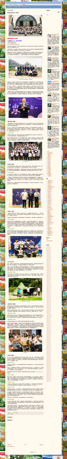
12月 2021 (48, 315)
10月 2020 (48, 332)
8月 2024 (48, 275)
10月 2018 (48, 360)
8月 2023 (48, 290)
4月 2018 (48, 367)
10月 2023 (48, 287)
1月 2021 (48, 328)
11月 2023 (48, 286)
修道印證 (49, 196)
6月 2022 (48, 307)
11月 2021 (48, 316)
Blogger (35, 452)
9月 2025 (48, 260)
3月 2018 (48, 368)
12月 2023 (48, 285)
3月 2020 (48, 341)
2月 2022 (48, 312)
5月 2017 (48, 381)
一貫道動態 (49, 175)
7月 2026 (48, 247)
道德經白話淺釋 (50, 153)
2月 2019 (48, 356)
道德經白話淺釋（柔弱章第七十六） (55, 127)
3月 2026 (48, 252)
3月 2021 (48, 326)
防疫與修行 (49, 191)
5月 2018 (48, 366)
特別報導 (49, 159)
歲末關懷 (49, 220)
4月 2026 (48, 251)
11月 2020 (48, 331)
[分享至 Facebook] (16, 412)
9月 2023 (48, 289)
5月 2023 (48, 294)
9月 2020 (48, 333)
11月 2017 (48, 373)
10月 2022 (48, 302)
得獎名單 (49, 212)
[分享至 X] (15, 412)
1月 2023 (48, 299)
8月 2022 (48, 305)
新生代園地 (49, 169)
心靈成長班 (49, 182)
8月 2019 (48, 348)
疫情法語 (49, 195)
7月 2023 (48, 291)
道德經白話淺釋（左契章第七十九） (55, 104)
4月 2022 (48, 310)
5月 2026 (48, 250)
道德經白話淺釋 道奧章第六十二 (55, 115)
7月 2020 (48, 336)
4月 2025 (48, 266)
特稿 (48, 205)
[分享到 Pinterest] (17, 412)
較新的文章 (9, 444)
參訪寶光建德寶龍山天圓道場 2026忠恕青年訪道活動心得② (55, 139)
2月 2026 (48, 254)
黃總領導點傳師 (50, 216)
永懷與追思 (49, 156)
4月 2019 (48, 353)
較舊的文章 (41, 444)
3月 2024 (48, 281)
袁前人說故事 (50, 152)
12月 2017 (48, 372)
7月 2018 (48, 363)
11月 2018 (48, 358)
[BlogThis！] (14, 412)
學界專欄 (49, 168)
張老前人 (49, 211)
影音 (48, 225)
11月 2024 (48, 271)
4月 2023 (48, 295)
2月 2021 (48, 327)
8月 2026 (48, 246)
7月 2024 (48, 276)
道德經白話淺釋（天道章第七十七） (55, 70)
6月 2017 (48, 379)
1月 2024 (48, 284)
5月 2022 (48, 308)
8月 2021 (48, 320)
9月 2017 (48, 376)
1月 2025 (48, 269)
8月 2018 (48, 362)
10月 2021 (48, 317)
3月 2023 (48, 296)
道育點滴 (49, 170)
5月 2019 (48, 352)
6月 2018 (48, 365)
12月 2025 (48, 256)
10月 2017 (48, 374)
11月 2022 (48, 301)
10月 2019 (48, 346)
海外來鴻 (49, 163)
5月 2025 (48, 265)
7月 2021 (48, 321)
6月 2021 (48, 322)
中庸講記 (49, 154)
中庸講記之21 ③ (54, 92)
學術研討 (49, 230)
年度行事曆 (49, 189)
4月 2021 (48, 325)
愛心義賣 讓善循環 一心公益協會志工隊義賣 (56, 58)
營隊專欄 (49, 172)
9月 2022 (48, 303)
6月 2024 (48, 277)
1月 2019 (48, 357)
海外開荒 (49, 162)
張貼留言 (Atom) (12, 446)
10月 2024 (48, 272)
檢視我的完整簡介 (49, 240)
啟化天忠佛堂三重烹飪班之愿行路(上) (55, 35)
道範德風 (49, 157)
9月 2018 (48, 361)
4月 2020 (48, 340)
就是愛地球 (49, 174)
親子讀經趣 (49, 173)
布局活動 (49, 185)
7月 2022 (48, 306)
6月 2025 (48, 264)
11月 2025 (48, 257)
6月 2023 (48, 292)
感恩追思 (49, 217)
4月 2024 (48, 280)
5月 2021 (48, 323)
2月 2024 (48, 282)
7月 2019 (48, 350)
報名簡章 (49, 213)
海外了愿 (49, 199)
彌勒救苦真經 (50, 232)
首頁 (25, 444)
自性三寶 (49, 158)
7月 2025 (48, 262)
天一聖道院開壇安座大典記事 (55, 82)
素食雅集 (49, 207)
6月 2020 (48, 337)
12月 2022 (48, 300)
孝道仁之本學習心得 (55, 46)
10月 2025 (48, 259)
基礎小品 (49, 166)
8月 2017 (48, 377)
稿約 (48, 226)
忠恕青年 (49, 192)
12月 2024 (48, 270)
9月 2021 (48, 318)
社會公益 (49, 194)
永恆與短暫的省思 (50, 186)
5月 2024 (48, 279)
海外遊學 (49, 164)
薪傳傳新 (11, 414)
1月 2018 (48, 371)
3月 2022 (48, 311)
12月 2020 (48, 330)
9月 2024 (48, 274)
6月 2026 (48, 249)
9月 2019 (48, 347)
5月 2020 (48, 338)
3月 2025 (48, 267)
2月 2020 (48, 342)
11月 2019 (48, 345)
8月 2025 (48, 261)
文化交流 (49, 184)
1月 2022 (48, 313)
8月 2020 (48, 335)
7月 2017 (48, 378)
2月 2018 (48, 369)
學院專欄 (49, 167)
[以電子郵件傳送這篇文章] (13, 412)
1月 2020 (48, 343)
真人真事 (49, 160)
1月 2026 (48, 255)
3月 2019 (48, 355)
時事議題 (49, 197)
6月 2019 (48, 351)
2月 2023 (48, 297)
